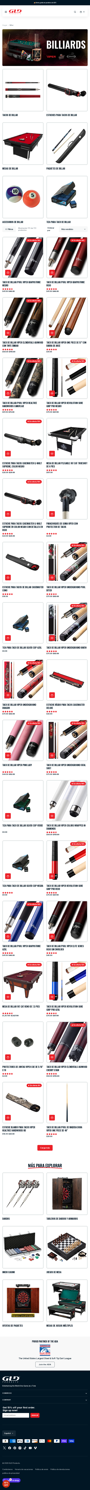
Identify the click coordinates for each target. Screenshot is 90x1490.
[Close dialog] (88, 2)
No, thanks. (45, 768)
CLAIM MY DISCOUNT (45, 759)
